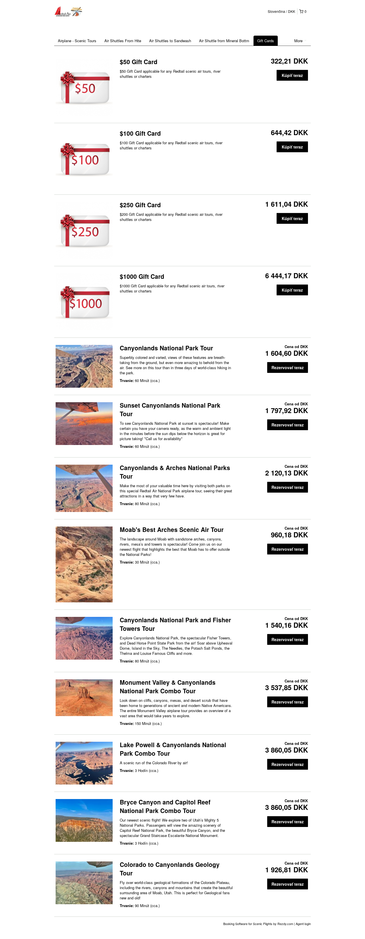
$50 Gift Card (138, 61)
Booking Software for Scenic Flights (248, 923)
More (299, 40)
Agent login (303, 923)
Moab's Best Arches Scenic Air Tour (172, 529)
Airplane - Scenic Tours (77, 40)
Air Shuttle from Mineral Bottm (224, 40)
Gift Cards (265, 40)
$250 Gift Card (140, 204)
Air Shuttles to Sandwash (170, 40)
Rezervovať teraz (287, 367)
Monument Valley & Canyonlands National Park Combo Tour (168, 686)
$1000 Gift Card (142, 276)
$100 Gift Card (140, 133)
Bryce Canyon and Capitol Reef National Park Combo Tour (165, 806)
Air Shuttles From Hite (122, 40)
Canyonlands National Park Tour (166, 348)
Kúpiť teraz (292, 75)
